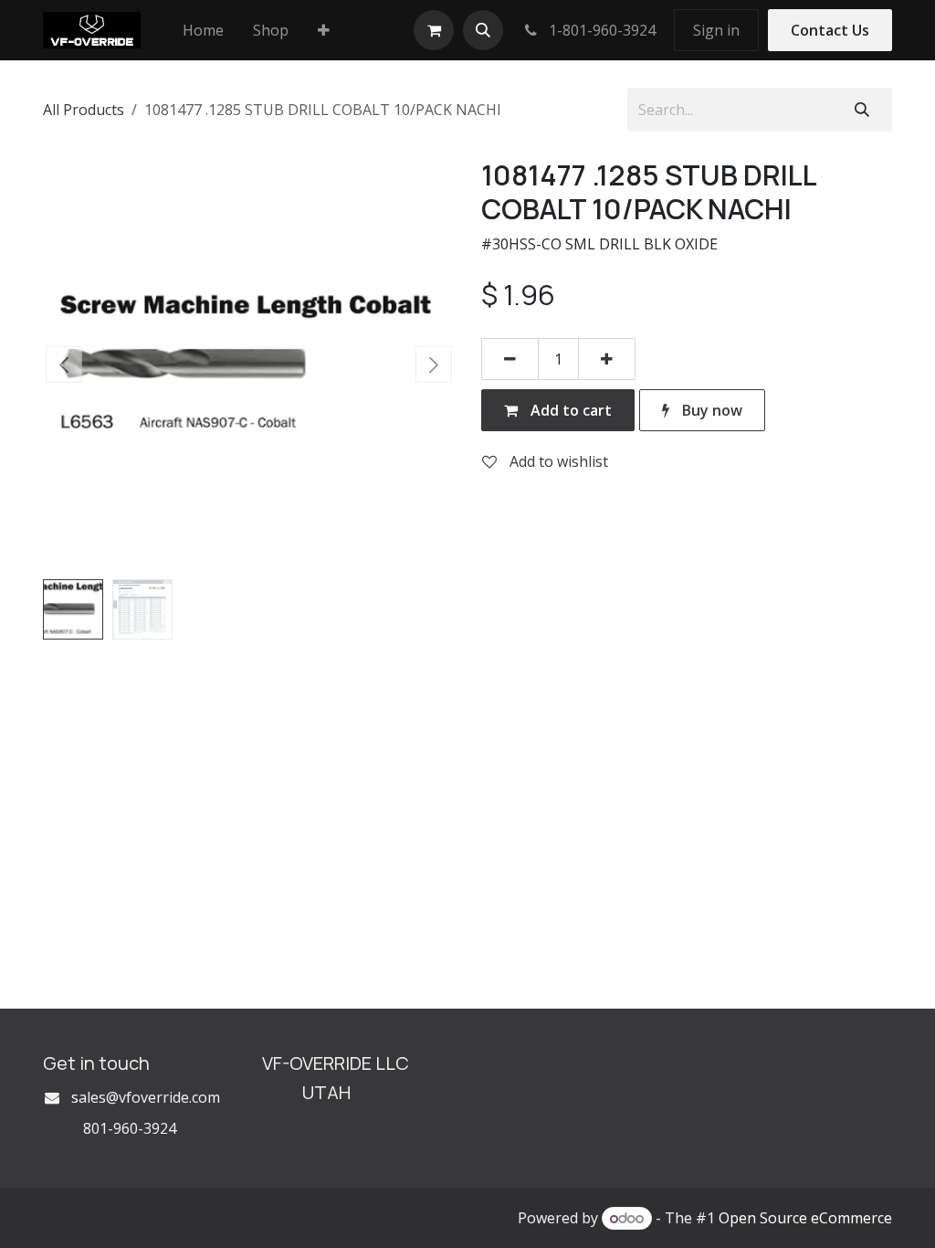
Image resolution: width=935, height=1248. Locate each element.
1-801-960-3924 (600, 30)
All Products (83, 110)
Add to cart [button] (569, 410)
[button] (483, 30)
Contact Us (830, 30)
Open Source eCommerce (805, 1218)
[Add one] (607, 359)
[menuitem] (203, 30)
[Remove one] (510, 359)
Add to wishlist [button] (557, 461)
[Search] (862, 110)
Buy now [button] (710, 410)
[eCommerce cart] (434, 30)
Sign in (716, 30)
